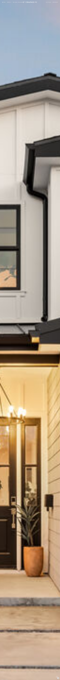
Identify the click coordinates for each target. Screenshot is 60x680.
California (8, 2)
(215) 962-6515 (55, 2)
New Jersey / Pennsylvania (18, 2)
